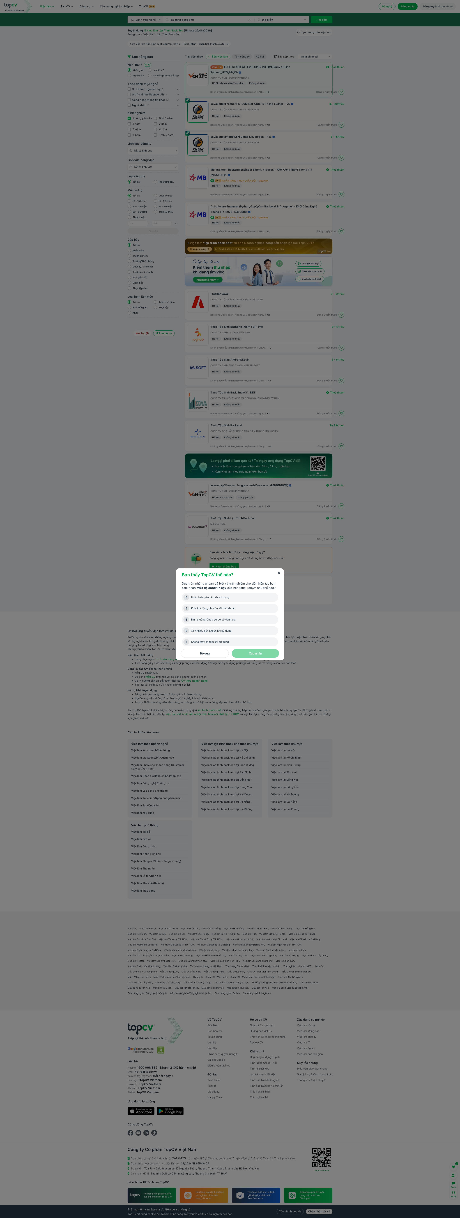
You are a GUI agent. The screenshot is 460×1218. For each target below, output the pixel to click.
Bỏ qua (205, 653)
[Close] (279, 573)
